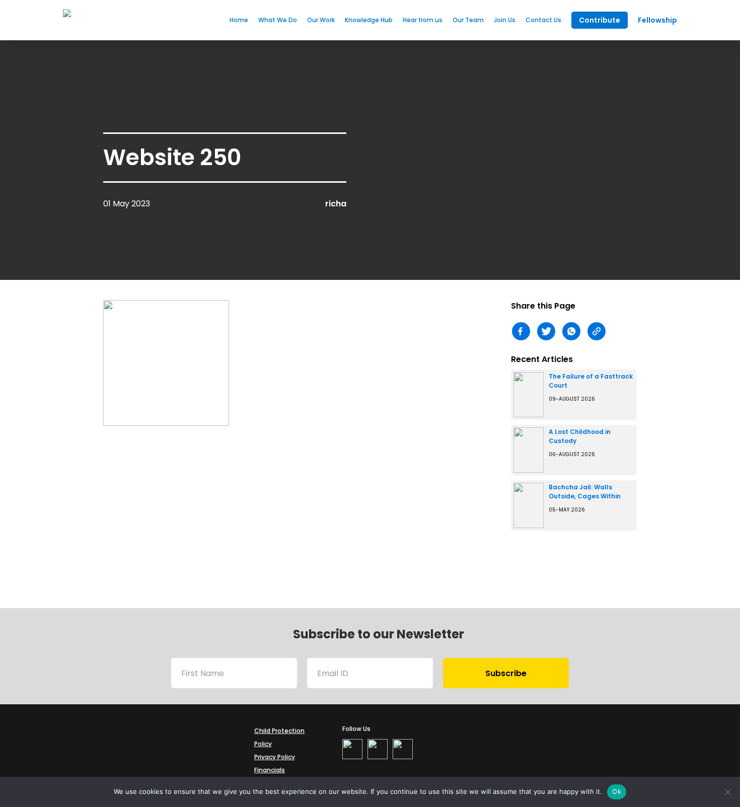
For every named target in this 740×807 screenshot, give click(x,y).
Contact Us (543, 20)
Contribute (599, 20)
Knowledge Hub (369, 20)
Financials (269, 770)
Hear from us (422, 20)
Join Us (504, 20)
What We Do (277, 20)
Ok (616, 791)
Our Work (321, 20)
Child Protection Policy (279, 737)
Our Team (468, 20)
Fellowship (657, 20)
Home (239, 20)
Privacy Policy (274, 757)
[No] (727, 792)
